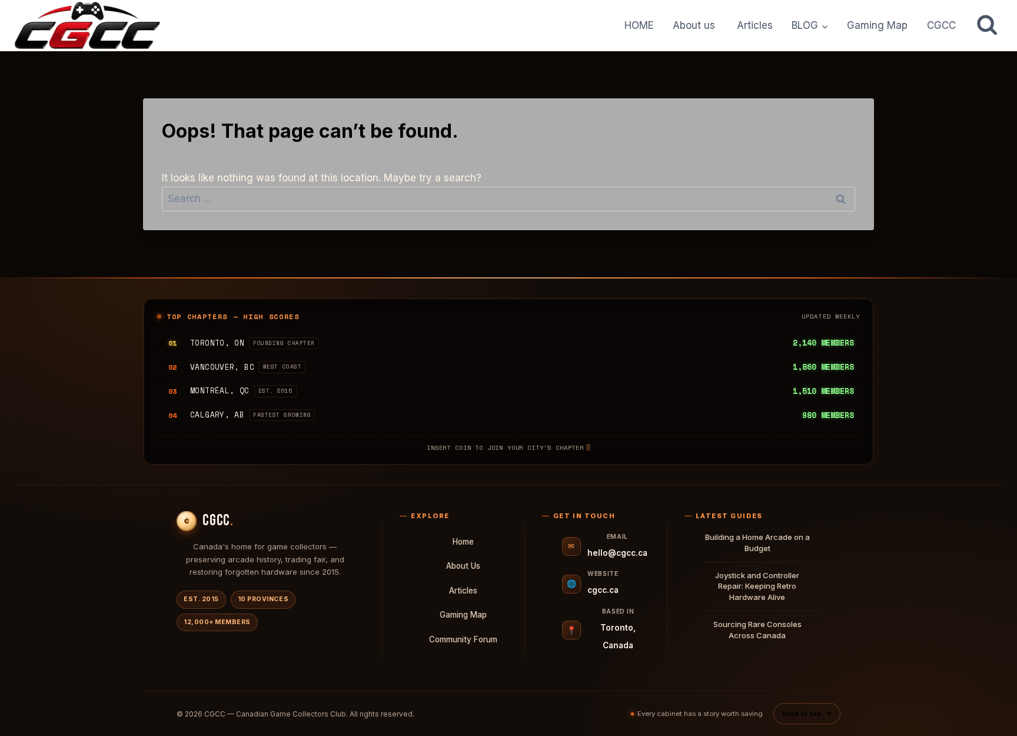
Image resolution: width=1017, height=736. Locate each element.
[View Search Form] (987, 25)
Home (463, 541)
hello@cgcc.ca (617, 553)
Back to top (807, 714)
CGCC (941, 25)
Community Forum (463, 639)
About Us (463, 566)
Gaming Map (877, 25)
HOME (639, 25)
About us (695, 25)
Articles (755, 25)
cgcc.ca (603, 590)
